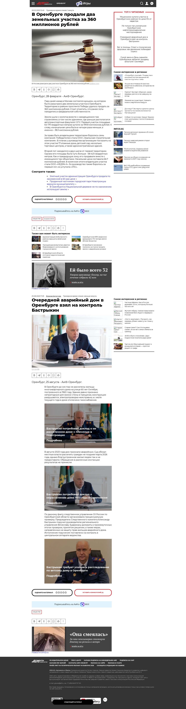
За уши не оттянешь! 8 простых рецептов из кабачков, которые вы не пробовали (139, 86)
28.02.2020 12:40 (38, 10)
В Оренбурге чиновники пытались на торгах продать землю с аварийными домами (94, 247)
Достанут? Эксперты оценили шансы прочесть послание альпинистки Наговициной (139, 111)
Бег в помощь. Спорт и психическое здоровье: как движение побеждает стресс (134, 49)
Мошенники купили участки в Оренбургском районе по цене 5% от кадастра (134, 19)
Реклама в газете (115, 663)
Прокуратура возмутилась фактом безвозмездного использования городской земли (56, 247)
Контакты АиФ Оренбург (78, 663)
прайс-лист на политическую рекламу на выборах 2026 (71, 665)
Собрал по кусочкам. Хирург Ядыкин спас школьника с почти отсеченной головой (139, 119)
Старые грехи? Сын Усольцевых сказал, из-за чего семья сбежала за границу (139, 329)
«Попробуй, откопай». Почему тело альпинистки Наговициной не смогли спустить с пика (139, 77)
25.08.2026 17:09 (38, 296)
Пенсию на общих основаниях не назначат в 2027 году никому (137, 158)
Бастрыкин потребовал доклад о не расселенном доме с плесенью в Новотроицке (71, 432)
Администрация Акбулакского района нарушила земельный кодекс (55, 239)
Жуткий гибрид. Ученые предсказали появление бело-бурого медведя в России (139, 313)
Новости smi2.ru (40, 288)
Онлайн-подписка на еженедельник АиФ (100, 660)
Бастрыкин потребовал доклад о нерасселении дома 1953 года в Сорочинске (77, 496)
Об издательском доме (58, 660)
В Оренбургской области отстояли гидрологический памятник (54, 255)
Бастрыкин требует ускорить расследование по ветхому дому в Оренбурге (77, 569)
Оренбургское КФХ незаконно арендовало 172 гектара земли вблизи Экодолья (95, 239)
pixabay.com (94, 83)
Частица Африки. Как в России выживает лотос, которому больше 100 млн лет (138, 304)
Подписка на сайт (127, 660)
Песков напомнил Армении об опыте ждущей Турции (138, 133)
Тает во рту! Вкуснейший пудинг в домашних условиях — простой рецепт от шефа (138, 346)
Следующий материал (73, 702)
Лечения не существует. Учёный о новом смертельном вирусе (138, 101)
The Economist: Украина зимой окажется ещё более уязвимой (136, 150)
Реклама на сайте (98, 663)
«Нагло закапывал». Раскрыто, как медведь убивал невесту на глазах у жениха (139, 321)
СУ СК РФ (35, 369)
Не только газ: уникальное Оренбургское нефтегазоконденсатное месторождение (134, 29)
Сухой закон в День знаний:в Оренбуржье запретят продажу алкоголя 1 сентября (134, 59)
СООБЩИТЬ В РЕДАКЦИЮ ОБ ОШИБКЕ (110, 665)
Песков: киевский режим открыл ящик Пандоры (137, 141)
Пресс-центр (76, 660)
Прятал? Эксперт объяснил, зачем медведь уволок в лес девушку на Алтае (138, 94)
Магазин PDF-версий (57, 663)
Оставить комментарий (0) (93, 199)
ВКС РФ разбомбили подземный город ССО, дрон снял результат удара (137, 167)
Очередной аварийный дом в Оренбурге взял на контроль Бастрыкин (134, 39)
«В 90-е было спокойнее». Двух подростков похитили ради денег (138, 337)
